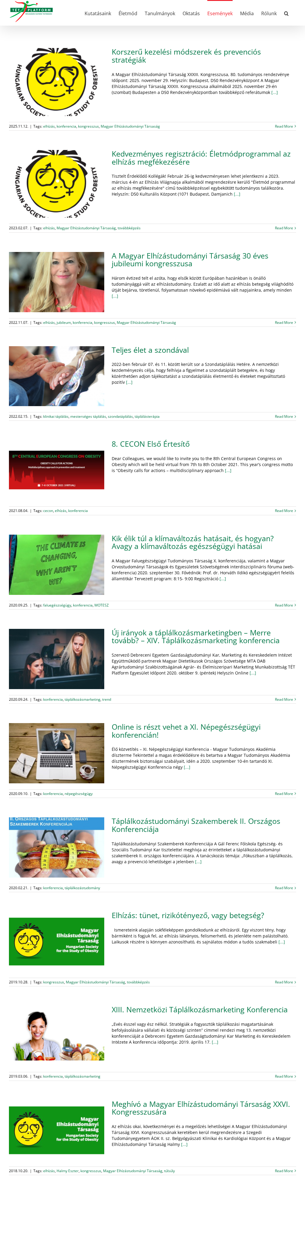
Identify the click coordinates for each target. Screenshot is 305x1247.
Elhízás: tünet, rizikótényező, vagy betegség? (188, 915)
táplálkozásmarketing (82, 699)
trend (106, 699)
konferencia (66, 126)
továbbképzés (129, 227)
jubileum (64, 322)
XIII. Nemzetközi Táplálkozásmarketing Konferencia (200, 1009)
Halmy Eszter (68, 1170)
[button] (286, 13)
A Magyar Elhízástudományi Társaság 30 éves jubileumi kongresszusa (190, 260)
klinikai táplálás (56, 416)
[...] (274, 92)
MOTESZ (101, 605)
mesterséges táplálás (88, 416)
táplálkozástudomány (82, 887)
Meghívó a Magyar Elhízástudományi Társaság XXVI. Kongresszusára (201, 1108)
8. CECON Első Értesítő (151, 444)
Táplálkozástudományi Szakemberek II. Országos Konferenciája (196, 825)
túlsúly (169, 1170)
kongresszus (88, 126)
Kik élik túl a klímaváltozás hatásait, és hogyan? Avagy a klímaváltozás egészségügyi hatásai (193, 542)
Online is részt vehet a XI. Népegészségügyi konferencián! (186, 731)
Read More (284, 126)
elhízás (49, 126)
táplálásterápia (147, 416)
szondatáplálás (120, 416)
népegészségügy (79, 793)
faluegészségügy (57, 605)
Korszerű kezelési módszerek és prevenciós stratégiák (186, 56)
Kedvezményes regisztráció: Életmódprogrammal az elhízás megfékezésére (201, 158)
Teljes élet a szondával (150, 350)
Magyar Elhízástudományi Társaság (130, 126)
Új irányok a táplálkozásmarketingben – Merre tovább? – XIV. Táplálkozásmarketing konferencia (196, 637)
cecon (48, 510)
